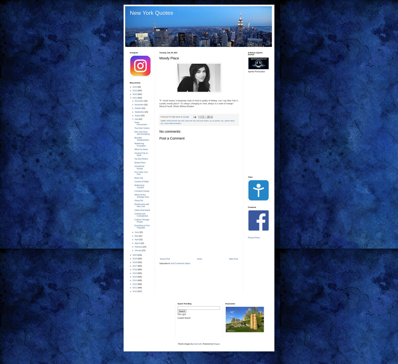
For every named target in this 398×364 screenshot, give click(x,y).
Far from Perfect (141, 159)
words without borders (172, 123)
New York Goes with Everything (142, 133)
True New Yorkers (142, 128)
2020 (135, 255)
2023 (135, 90)
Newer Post (165, 259)
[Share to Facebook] (208, 117)
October (138, 108)
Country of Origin (141, 182)
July (137, 119)
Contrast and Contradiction (141, 215)
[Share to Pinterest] (211, 117)
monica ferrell (172, 121)
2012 (135, 284)
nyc (222, 121)
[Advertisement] (199, 232)
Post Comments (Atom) (180, 263)
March (138, 243)
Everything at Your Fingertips (142, 226)
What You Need (141, 149)
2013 (135, 280)
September (140, 112)
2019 (135, 259)
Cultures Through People (141, 221)
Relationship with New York (141, 205)
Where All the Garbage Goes (141, 196)
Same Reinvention (140, 123)
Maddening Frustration (140, 144)
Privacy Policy (254, 238)
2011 (135, 288)
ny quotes (216, 121)
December (139, 101)
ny (211, 121)
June (137, 232)
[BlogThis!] (202, 117)
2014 (135, 277)
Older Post (233, 259)
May (137, 236)
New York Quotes (151, 13)
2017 (135, 266)
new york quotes (202, 121)
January (138, 250)
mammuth (197, 344)
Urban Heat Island (142, 210)
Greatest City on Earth (141, 154)
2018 (135, 262)
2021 (135, 98)
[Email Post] (195, 117)
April (137, 239)
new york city (190, 121)
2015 (135, 273)
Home (199, 259)
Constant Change (141, 191)
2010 (135, 291)
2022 (135, 94)
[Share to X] (205, 117)
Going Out (138, 200)
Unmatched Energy (139, 167)
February (139, 247)
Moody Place (140, 163)
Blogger (216, 344)
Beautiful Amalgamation (141, 139)
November (139, 105)
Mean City (138, 178)
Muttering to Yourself (139, 186)
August (138, 115)
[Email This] (199, 117)
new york (181, 121)
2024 (135, 87)
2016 (135, 269)
